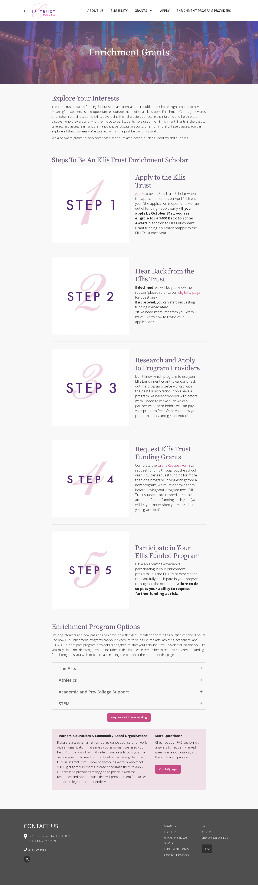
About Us (95, 10)
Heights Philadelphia (215, 838)
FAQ (204, 825)
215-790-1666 (37, 849)
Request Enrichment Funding (129, 717)
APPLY (207, 848)
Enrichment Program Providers (204, 10)
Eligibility (119, 10)
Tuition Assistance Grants (175, 840)
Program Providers (176, 855)
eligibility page (189, 292)
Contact (207, 832)
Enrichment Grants (176, 849)
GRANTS (141, 10)
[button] (129, 668)
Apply (165, 10)
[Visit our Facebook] (27, 859)
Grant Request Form (174, 465)
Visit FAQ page (168, 769)
